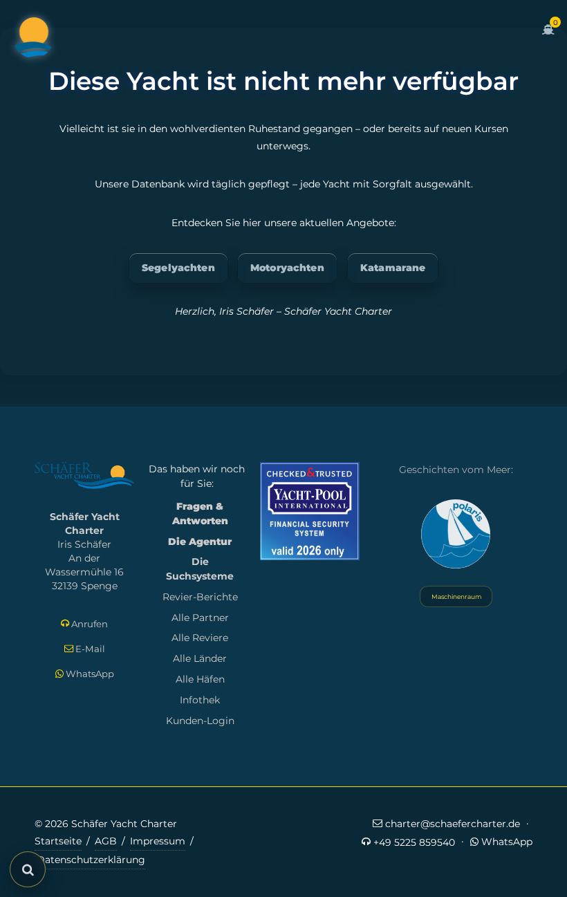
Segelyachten (178, 267)
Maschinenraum (456, 596)
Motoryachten (287, 267)
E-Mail (89, 648)
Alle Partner (200, 617)
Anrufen (88, 623)
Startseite (58, 841)
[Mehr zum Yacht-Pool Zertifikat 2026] (310, 511)
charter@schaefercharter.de (451, 823)
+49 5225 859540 (413, 842)
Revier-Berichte (200, 597)
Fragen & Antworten (200, 513)
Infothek (200, 700)
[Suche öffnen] (28, 869)
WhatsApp (89, 673)
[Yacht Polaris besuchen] (455, 533)
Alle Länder (200, 658)
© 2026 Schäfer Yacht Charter (106, 823)
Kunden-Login (200, 720)
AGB (106, 841)
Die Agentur (200, 541)
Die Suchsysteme (200, 568)
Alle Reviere (199, 637)
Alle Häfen (200, 679)
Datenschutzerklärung (91, 859)
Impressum (157, 841)
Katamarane (392, 267)
